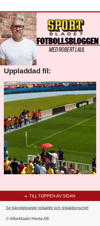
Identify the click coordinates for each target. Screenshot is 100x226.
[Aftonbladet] (23, 6)
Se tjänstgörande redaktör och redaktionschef (47, 208)
